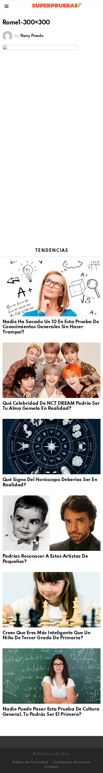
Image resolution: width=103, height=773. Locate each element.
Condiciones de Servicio (72, 762)
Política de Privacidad (29, 762)
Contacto (51, 766)
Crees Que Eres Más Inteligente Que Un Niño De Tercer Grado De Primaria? (46, 635)
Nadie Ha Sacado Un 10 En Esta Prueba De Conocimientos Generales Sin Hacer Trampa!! (50, 326)
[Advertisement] (51, 185)
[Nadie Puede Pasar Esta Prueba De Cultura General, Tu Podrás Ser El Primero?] (51, 676)
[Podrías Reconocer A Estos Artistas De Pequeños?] (51, 523)
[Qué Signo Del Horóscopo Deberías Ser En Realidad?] (51, 446)
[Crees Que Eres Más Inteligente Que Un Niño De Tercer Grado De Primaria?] (51, 599)
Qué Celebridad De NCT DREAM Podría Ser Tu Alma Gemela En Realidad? (51, 406)
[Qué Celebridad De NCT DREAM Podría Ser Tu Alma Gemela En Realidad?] (51, 370)
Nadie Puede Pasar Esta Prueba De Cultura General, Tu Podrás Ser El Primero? (51, 712)
